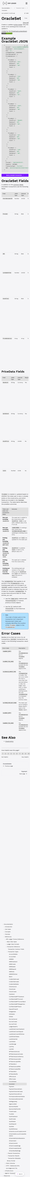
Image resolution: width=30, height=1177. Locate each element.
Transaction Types (20, 8)
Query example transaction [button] (14, 175)
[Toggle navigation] (26, 3)
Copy (25, 18)
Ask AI (20, 1174)
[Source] (25, 22)
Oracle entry (9, 741)
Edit (27, 13)
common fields (18, 184)
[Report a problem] (25, 46)
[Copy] (27, 46)
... (12, 8)
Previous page (9, 766)
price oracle (18, 24)
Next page (22, 773)
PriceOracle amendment (19, 31)
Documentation (6, 8)
